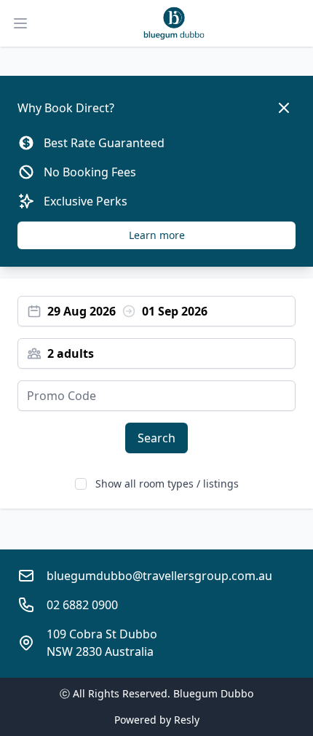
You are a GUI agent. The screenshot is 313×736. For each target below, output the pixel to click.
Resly (186, 720)
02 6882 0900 (82, 605)
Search (156, 438)
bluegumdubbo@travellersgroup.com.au (159, 576)
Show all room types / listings (167, 483)
